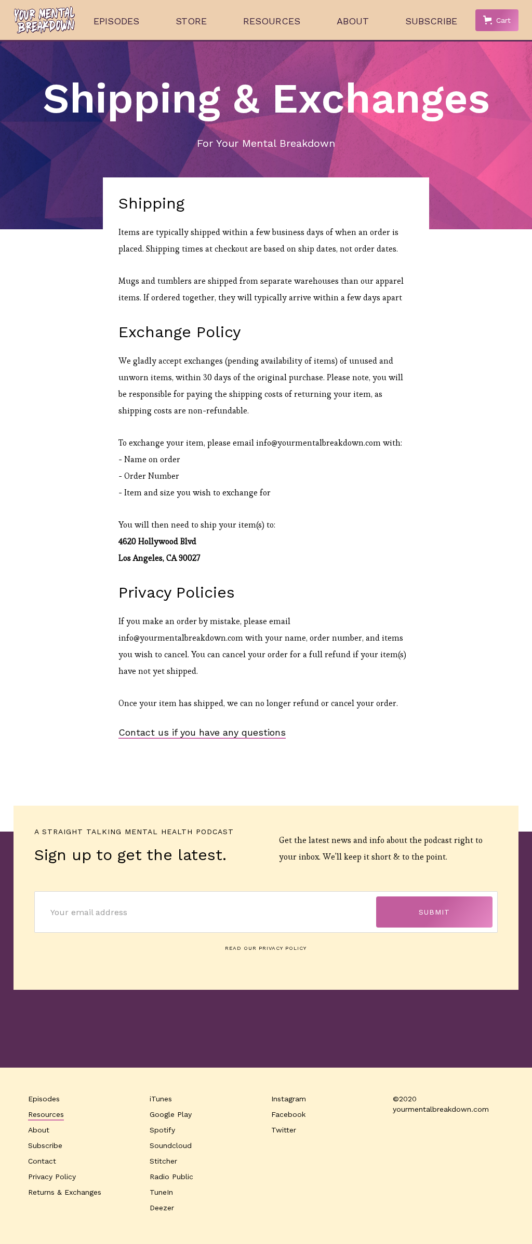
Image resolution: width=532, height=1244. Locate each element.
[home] (45, 20)
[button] (496, 20)
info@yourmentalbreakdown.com (318, 442)
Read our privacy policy (266, 948)
